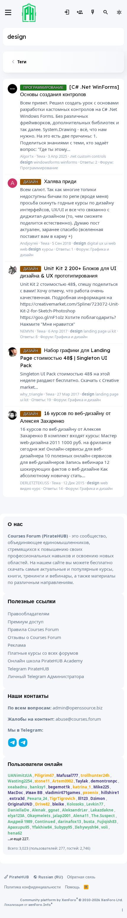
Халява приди (49, 181)
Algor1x (27, 156)
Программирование (39, 167)
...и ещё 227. (18, 838)
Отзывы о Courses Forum (34, 637)
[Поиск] (105, 12)
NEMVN (27, 331)
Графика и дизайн (71, 336)
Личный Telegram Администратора (46, 676)
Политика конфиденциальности (32, 887)
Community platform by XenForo (71, 900)
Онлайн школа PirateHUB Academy (45, 661)
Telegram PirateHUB (28, 669)
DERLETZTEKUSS (34, 482)
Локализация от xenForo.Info (28, 905)
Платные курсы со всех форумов (43, 653)
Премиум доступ (25, 622)
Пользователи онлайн (35, 764)
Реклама (17, 645)
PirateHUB (18, 877)
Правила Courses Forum (33, 629)
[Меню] (8, 12)
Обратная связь (81, 877)
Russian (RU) (50, 877)
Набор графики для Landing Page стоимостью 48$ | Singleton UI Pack (65, 357)
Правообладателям (28, 614)
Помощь (72, 887)
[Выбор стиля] (119, 12)
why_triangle (31, 394)
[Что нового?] (92, 12)
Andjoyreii (29, 243)
